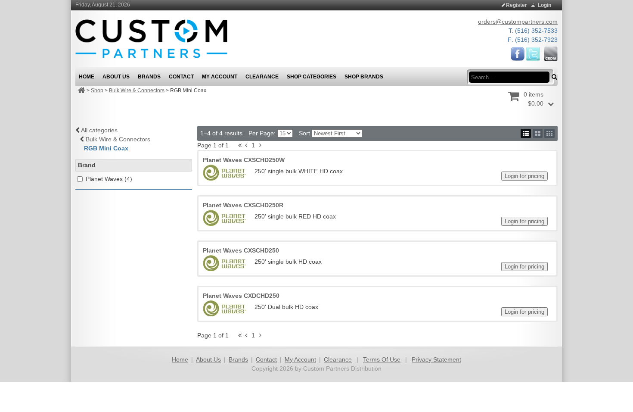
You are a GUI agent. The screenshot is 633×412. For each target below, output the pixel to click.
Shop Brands (363, 77)
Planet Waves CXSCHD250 (241, 250)
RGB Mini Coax (106, 148)
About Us (208, 359)
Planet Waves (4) (109, 178)
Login (544, 5)
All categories (99, 130)
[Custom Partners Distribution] (151, 38)
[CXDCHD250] (224, 308)
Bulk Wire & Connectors (136, 90)
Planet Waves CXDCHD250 (241, 295)
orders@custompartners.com (518, 21)
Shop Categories (311, 77)
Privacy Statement (436, 359)
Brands (238, 359)
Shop (97, 90)
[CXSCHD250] (224, 263)
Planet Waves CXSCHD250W (244, 159)
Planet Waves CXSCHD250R (243, 205)
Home (180, 359)
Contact (266, 359)
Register (516, 5)
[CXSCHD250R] (224, 218)
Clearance (338, 359)
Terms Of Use (381, 359)
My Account (300, 359)
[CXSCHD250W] (224, 173)
